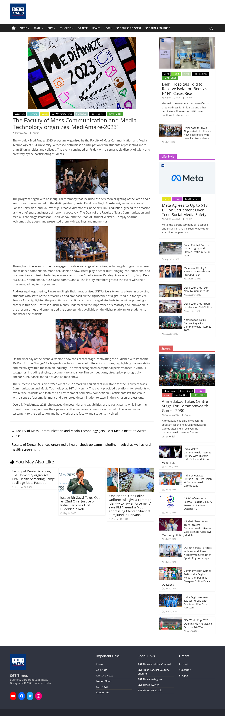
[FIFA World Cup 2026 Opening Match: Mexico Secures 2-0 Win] (170, 618)
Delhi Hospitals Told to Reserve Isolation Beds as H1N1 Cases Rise (184, 88)
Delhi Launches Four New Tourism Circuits (196, 289)
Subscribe (185, 670)
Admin (36, 132)
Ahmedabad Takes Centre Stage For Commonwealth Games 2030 (197, 325)
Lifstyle (177, 199)
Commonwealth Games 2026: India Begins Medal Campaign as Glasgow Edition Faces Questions (186, 577)
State (37, 28)
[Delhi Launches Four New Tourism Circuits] (170, 286)
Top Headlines (98, 113)
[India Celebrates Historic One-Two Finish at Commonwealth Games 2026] (170, 474)
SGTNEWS (81, 113)
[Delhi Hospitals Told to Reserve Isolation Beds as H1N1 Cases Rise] (187, 39)
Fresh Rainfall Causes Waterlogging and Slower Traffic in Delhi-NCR (197, 250)
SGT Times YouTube (157, 28)
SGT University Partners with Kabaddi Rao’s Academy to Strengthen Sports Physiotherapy (198, 553)
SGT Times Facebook (150, 690)
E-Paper (83, 28)
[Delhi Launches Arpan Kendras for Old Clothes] (170, 302)
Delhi (166, 73)
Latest (44, 113)
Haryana (33, 113)
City (50, 28)
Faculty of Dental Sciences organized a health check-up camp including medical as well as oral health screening (81, 447)
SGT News (102, 686)
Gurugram (19, 113)
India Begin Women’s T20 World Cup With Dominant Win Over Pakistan (196, 602)
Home (99, 664)
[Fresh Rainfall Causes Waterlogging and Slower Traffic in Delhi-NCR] (170, 243)
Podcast (183, 664)
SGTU (109, 28)
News (186, 73)
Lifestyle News (104, 675)
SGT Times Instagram (150, 679)
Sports (167, 395)
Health (97, 28)
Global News (170, 390)
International (186, 390)
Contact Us (102, 692)
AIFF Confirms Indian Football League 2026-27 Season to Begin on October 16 (198, 503)
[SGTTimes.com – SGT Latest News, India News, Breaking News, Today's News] (14, 28)
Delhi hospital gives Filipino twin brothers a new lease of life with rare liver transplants (197, 133)
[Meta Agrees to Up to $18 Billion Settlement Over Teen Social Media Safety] (187, 164)
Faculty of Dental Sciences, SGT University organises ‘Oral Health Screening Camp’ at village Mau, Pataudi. (33, 477)
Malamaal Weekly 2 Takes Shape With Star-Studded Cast (197, 271)
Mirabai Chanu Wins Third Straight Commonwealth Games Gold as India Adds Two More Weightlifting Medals (186, 528)
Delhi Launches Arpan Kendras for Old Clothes (198, 305)
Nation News (103, 681)
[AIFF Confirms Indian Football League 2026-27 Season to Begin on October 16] (170, 496)
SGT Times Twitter (148, 684)
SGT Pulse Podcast (128, 28)
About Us (101, 670)
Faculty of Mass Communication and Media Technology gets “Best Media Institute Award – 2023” (80, 433)
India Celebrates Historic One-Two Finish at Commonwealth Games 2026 (198, 481)
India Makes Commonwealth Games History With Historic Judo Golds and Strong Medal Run (186, 455)
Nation (24, 28)
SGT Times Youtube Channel (154, 664)
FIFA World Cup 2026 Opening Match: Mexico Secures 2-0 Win (198, 623)
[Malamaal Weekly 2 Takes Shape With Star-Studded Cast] (170, 266)
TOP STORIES (115, 113)
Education (66, 28)
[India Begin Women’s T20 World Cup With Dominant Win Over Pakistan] (170, 595)
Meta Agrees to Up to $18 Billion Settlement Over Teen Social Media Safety (185, 209)
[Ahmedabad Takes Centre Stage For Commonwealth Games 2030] (170, 318)
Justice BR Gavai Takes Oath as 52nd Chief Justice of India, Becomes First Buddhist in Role (80, 503)
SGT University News (62, 113)
